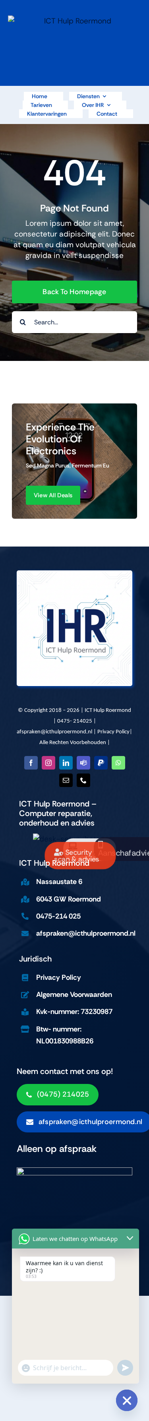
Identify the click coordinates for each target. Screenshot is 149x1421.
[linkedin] (66, 763)
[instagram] (48, 763)
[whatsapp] (118, 763)
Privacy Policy (113, 732)
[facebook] (31, 763)
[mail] (66, 780)
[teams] (83, 763)
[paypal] (101, 763)
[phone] (83, 780)
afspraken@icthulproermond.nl (54, 732)
